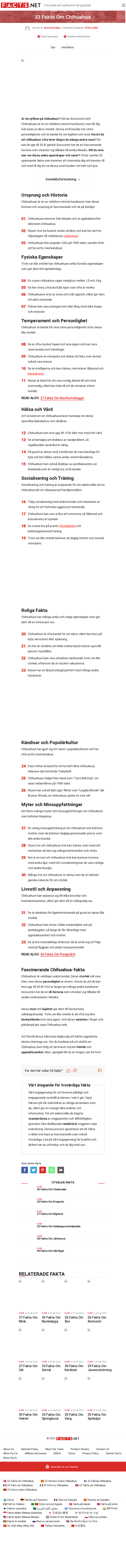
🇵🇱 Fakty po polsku (95, 1517)
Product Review (80, 1449)
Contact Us (102, 1449)
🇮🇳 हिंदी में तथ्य (110, 1508)
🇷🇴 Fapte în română (14, 1521)
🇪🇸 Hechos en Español (96, 1499)
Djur (53, 47)
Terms (71, 1453)
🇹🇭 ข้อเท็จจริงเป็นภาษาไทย (81, 1521)
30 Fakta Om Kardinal (74, 1368)
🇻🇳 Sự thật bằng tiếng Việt (18, 1525)
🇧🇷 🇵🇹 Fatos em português (46, 1504)
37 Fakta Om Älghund (50, 1213)
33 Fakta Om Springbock (51, 1416)
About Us (8, 1449)
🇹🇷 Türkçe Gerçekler (53, 1525)
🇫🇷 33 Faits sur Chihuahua (18, 1485)
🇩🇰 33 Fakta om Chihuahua (18, 1481)
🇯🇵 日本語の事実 (58, 1512)
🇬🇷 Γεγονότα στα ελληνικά (80, 1508)
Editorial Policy (29, 1449)
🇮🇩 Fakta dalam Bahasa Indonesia (22, 1512)
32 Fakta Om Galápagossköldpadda (58, 1226)
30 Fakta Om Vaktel (28, 1416)
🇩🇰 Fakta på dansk (79, 1504)
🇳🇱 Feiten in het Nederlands (62, 1517)
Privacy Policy (90, 1453)
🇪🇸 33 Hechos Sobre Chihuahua (59, 1481)
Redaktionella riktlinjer (78, 36)
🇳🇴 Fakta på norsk (107, 1504)
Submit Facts (113, 1453)
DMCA (57, 1453)
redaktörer (69, 1124)
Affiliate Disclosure (35, 1453)
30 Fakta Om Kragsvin (50, 1201)
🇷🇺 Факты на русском (46, 1521)
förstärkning (67, 526)
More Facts (10, 1457)
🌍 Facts (8, 1499)
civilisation (71, 236)
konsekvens (36, 373)
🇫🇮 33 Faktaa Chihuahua (97, 1481)
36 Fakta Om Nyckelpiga (51, 1319)
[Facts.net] (21, 5)
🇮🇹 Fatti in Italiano (13, 1504)
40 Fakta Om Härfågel (50, 1250)
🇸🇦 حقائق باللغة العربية (45, 1508)
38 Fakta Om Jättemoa (51, 1238)
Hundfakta (68, 47)
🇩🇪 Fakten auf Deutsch (34, 1499)
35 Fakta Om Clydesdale (51, 1189)
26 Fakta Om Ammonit (97, 1319)
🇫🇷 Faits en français (65, 1499)
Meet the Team (54, 1449)
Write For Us (10, 1453)
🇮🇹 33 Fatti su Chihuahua (54, 1485)
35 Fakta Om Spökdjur (97, 1416)
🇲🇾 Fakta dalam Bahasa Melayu (21, 1517)
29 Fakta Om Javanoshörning (100, 1368)
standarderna (37, 1118)
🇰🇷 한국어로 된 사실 (86, 1512)
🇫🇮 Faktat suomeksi (14, 1508)
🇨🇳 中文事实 (78, 1525)
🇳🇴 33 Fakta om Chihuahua (90, 1485)
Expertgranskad (49, 36)
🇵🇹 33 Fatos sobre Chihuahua (20, 1489)
